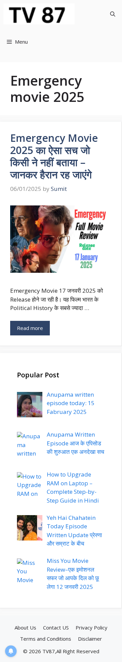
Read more (30, 328)
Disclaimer (90, 638)
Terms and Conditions (45, 638)
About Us (25, 627)
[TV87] (39, 14)
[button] (112, 14)
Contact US (56, 627)
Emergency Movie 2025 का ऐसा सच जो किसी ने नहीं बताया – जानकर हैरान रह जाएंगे (54, 156)
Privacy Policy (91, 627)
